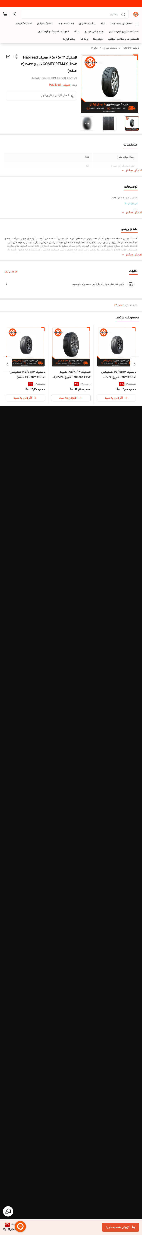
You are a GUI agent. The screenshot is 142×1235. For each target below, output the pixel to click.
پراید (135, 209)
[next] (7, 364)
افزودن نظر (11, 272)
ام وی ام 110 (131, 203)
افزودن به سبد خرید (118, 1227)
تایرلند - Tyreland (130, 48)
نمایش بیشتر (134, 170)
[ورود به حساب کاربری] (15, 14)
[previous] (134, 364)
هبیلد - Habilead (59, 85)
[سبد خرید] (5, 14)
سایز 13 (94, 48)
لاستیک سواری (110, 48)
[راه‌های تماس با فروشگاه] (8, 1211)
